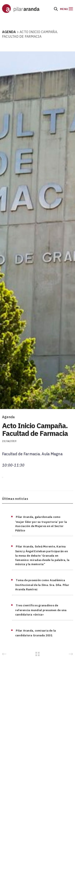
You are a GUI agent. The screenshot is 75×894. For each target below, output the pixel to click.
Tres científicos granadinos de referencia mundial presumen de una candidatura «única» (40, 610)
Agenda (8, 417)
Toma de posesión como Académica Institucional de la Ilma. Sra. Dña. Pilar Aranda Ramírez (42, 584)
